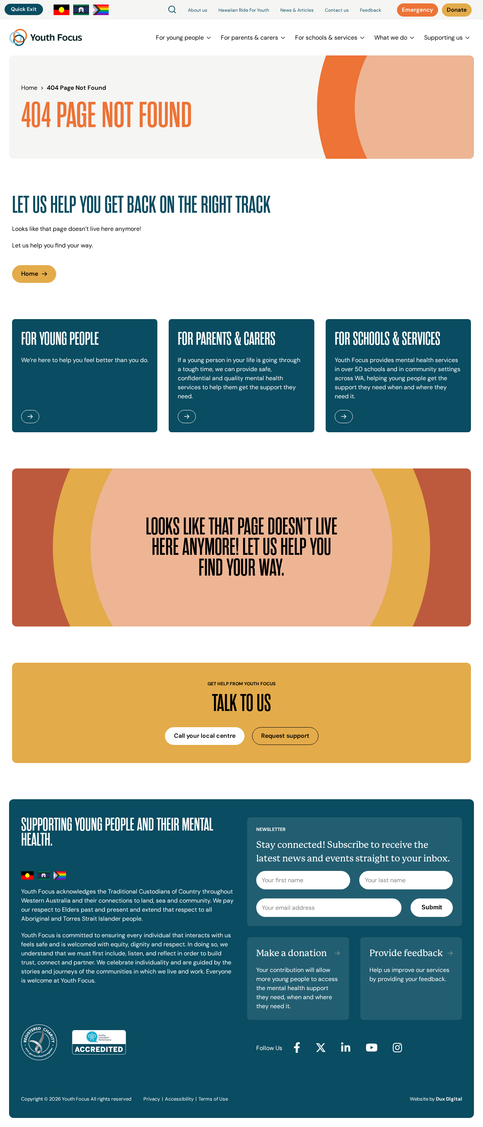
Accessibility (179, 1099)
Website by (436, 1099)
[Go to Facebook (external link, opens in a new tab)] (297, 1048)
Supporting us (443, 37)
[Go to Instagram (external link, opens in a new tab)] (397, 1048)
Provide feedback (406, 953)
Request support (285, 736)
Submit (431, 907)
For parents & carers (249, 37)
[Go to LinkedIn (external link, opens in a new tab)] (346, 1048)
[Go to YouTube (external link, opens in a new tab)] (372, 1048)
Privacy (151, 1099)
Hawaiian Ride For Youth (243, 10)
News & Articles (297, 10)
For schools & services (326, 37)
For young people (180, 37)
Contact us (337, 10)
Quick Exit (24, 9)
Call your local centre (204, 736)
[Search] (172, 10)
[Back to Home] (45, 37)
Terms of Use (213, 1099)
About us (197, 10)
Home (29, 274)
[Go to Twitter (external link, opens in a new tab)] (320, 1048)
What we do (390, 37)
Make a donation (291, 953)
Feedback (370, 10)
